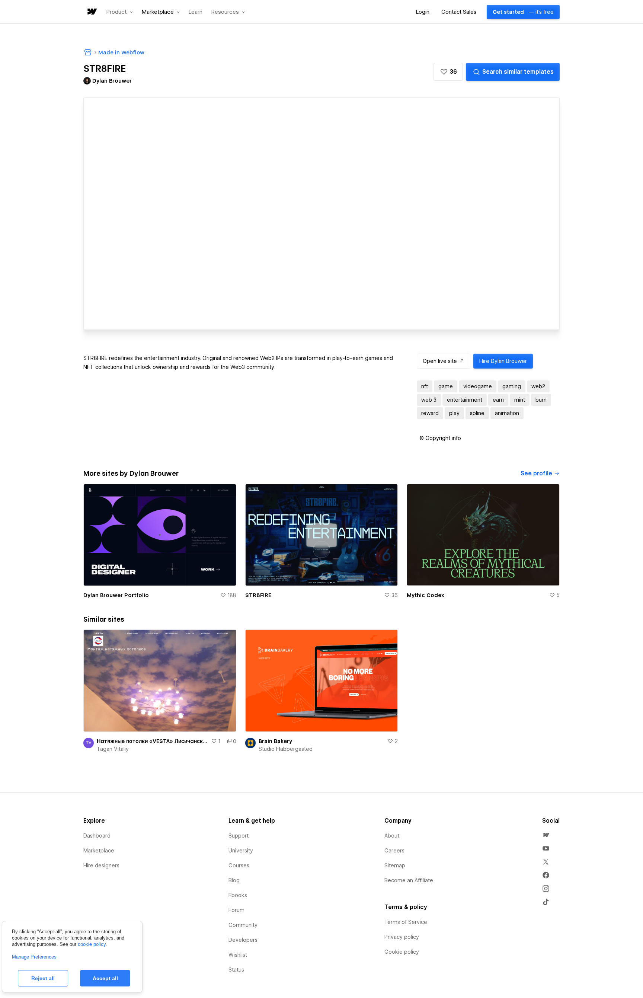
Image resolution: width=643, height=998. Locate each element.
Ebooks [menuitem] (237, 895)
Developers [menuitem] (242, 940)
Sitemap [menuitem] (394, 865)
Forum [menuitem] (236, 910)
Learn (195, 12)
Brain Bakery (275, 741)
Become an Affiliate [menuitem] (408, 880)
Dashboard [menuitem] (97, 836)
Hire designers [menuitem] (101, 865)
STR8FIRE (258, 595)
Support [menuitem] (238, 836)
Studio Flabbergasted (286, 749)
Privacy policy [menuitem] (401, 937)
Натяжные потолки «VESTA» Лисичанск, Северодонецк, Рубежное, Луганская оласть (152, 741)
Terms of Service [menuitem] (405, 922)
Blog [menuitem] (234, 880)
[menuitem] (546, 835)
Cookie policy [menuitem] (401, 952)
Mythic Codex (425, 595)
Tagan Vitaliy (113, 749)
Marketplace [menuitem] (98, 851)
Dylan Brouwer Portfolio (116, 595)
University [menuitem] (240, 851)
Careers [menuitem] (394, 851)
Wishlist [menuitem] (237, 955)
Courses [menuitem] (238, 865)
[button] (119, 12)
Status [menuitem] (236, 970)
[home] (91, 12)
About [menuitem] (391, 836)
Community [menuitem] (242, 925)
